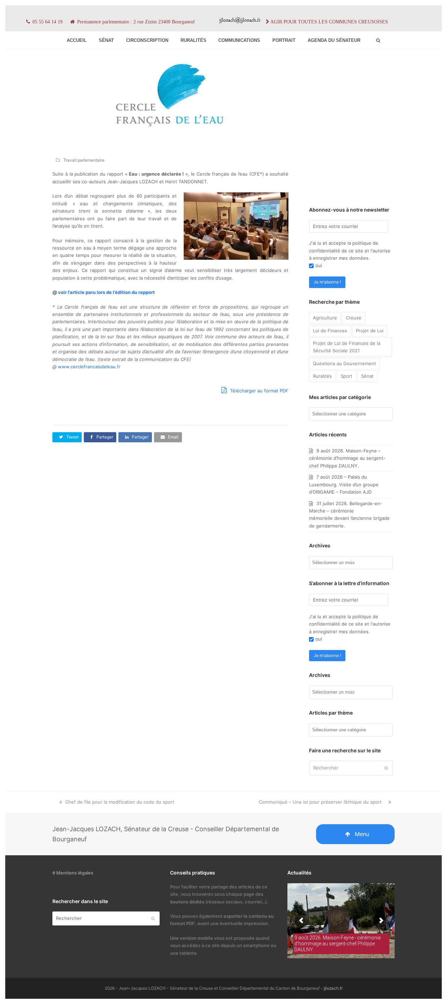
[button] (67, 437)
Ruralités (322, 376)
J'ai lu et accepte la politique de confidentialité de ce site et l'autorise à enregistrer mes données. (349, 250)
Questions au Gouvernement (344, 363)
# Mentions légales (72, 873)
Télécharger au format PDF (258, 390)
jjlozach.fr (333, 988)
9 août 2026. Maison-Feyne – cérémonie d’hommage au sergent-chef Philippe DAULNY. (347, 458)
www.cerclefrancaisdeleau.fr (89, 366)
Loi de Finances (330, 330)
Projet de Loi (369, 330)
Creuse (353, 317)
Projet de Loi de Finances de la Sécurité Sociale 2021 (346, 346)
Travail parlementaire (83, 160)
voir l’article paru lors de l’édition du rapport (106, 292)
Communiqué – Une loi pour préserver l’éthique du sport (320, 802)
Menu (362, 833)
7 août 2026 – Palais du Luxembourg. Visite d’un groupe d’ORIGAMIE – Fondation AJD (344, 484)
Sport (346, 376)
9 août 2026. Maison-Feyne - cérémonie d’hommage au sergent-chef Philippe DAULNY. (337, 943)
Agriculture (325, 317)
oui (318, 265)
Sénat (367, 376)
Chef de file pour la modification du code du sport (119, 802)
